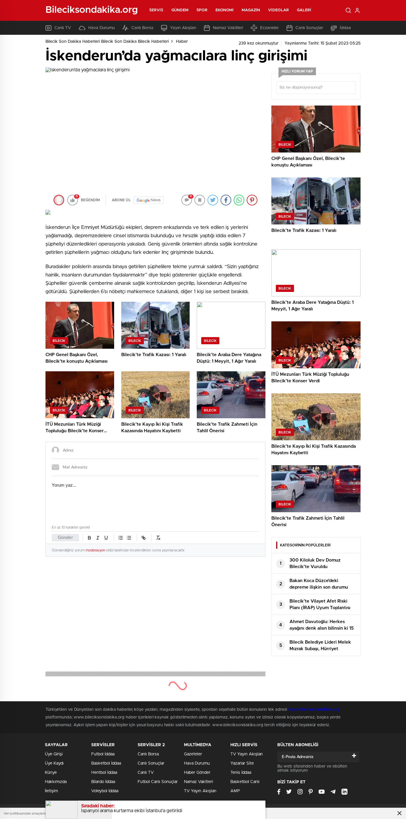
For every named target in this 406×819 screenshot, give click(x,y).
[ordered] (121, 537)
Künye (51, 773)
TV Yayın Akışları (200, 791)
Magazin (251, 10)
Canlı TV (62, 28)
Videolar (278, 10)
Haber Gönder (197, 773)
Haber (182, 42)
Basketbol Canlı (244, 782)
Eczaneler (269, 28)
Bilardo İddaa (103, 782)
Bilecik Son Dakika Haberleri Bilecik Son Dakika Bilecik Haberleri (107, 42)
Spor (201, 10)
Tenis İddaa (240, 773)
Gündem (180, 10)
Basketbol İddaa (106, 763)
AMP (235, 791)
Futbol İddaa (102, 754)
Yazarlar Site (242, 763)
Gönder (65, 537)
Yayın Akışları (183, 28)
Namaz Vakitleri (228, 28)
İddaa (345, 28)
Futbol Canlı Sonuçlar (158, 782)
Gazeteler (193, 754)
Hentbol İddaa (104, 773)
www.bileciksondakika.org (313, 710)
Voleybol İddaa (104, 791)
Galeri (304, 10)
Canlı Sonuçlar (309, 28)
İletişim (51, 791)
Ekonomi (224, 10)
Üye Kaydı (54, 763)
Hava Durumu (101, 28)
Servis (156, 10)
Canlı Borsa (142, 28)
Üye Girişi (54, 754)
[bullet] (129, 537)
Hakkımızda (56, 782)
